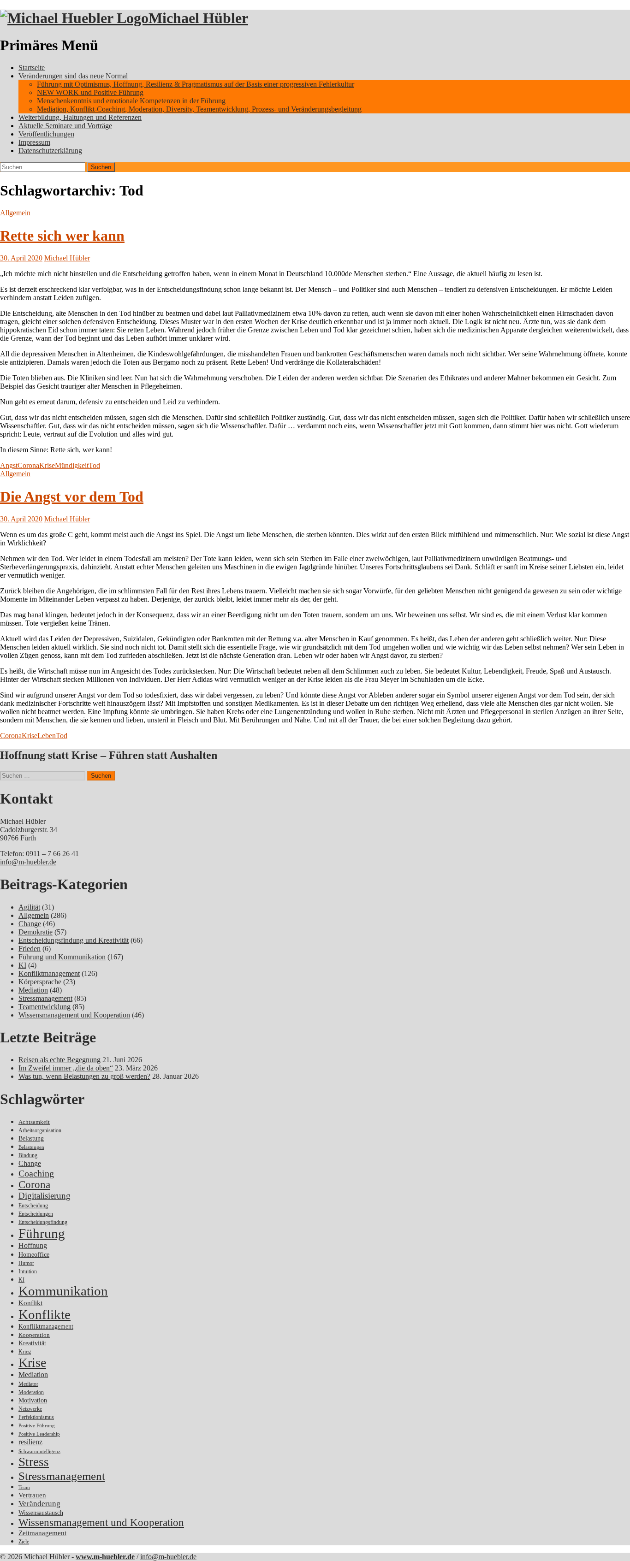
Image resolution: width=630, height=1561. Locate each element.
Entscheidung (33, 1206)
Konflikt (30, 1303)
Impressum (34, 142)
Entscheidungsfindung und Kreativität (73, 940)
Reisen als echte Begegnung (59, 1060)
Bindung (27, 1155)
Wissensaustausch (40, 1512)
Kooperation (34, 1334)
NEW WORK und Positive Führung (90, 92)
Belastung (31, 1138)
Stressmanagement (45, 998)
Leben (46, 735)
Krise (47, 465)
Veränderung (39, 1503)
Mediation (33, 990)
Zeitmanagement (42, 1533)
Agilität (29, 907)
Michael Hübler (198, 18)
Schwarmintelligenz (39, 1451)
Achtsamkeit (34, 1121)
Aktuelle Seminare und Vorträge (65, 126)
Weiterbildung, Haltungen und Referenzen (80, 117)
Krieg (24, 1351)
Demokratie (35, 932)
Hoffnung (32, 1245)
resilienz (30, 1441)
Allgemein (15, 213)
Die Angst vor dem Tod (71, 496)
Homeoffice (33, 1254)
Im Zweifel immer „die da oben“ (65, 1068)
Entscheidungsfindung (42, 1222)
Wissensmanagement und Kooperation (74, 1015)
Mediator (28, 1384)
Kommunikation (63, 1290)
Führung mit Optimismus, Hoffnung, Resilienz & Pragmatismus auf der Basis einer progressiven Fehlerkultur (195, 84)
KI (22, 965)
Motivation (32, 1400)
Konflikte (44, 1314)
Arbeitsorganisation (39, 1131)
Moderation (31, 1392)
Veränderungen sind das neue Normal (73, 76)
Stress (33, 1462)
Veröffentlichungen (46, 134)
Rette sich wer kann (62, 235)
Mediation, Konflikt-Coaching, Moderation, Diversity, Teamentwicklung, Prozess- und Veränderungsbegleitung (199, 109)
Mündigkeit (72, 465)
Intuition (27, 1272)
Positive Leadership (39, 1434)
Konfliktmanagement (49, 973)
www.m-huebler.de (105, 1557)
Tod (94, 465)
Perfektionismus (36, 1417)
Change (29, 924)
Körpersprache (39, 982)
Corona (28, 465)
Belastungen (31, 1147)
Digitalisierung (44, 1195)
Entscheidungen (35, 1214)
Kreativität (32, 1343)
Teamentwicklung (44, 1007)
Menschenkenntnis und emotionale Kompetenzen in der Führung (131, 101)
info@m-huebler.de (28, 862)
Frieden (29, 948)
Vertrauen (32, 1495)
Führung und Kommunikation (62, 957)
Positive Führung (36, 1425)
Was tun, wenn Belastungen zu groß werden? (84, 1076)
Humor (26, 1263)
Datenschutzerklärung (50, 150)
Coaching (36, 1173)
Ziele (23, 1542)
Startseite (31, 67)
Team (24, 1487)
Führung (41, 1233)
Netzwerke (30, 1409)
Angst (9, 465)
